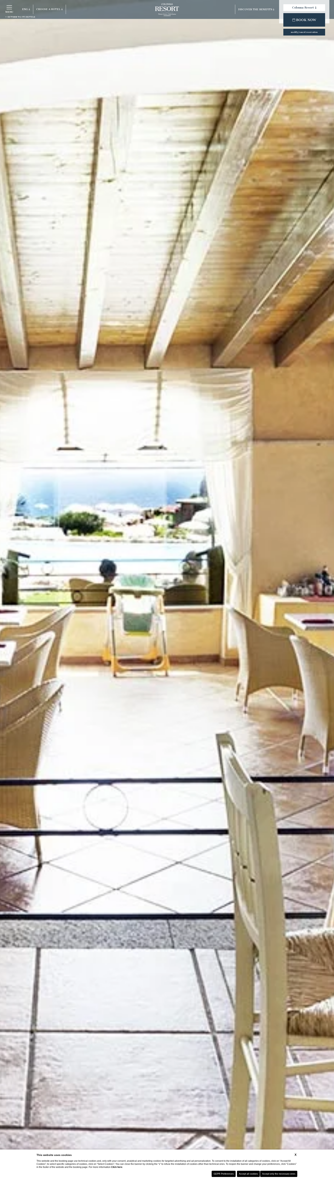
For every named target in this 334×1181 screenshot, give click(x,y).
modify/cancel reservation (304, 32)
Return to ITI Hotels (21, 17)
